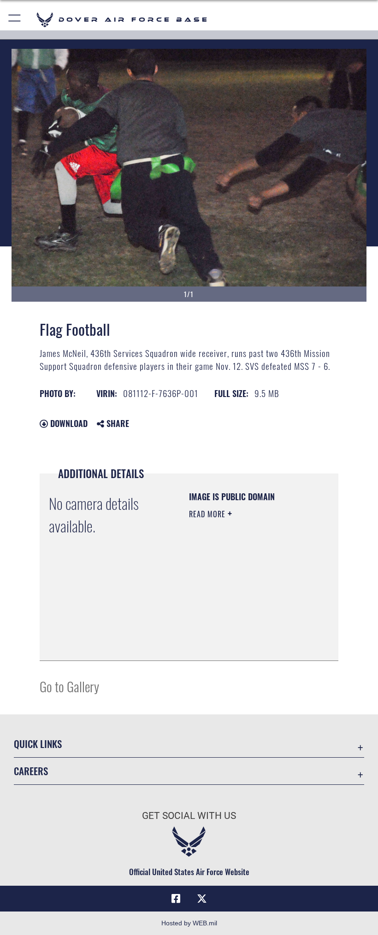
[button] (15, 19)
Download (68, 423)
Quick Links (38, 743)
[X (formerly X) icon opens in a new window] (202, 899)
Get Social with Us (189, 815)
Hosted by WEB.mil (189, 923)
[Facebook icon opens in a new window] (176, 899)
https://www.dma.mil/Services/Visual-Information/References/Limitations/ (245, 630)
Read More (208, 514)
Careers (31, 771)
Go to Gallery (69, 686)
